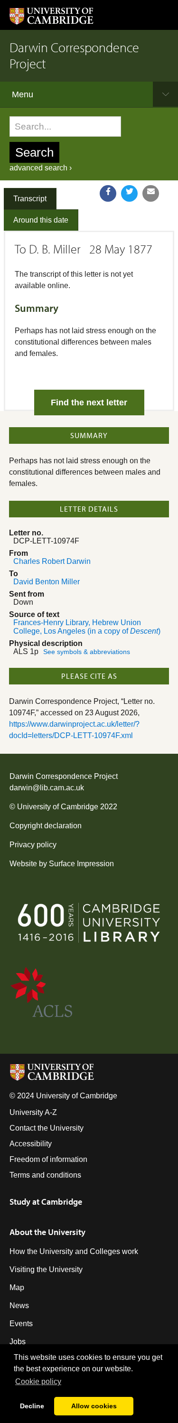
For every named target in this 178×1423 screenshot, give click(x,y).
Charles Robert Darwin (52, 561)
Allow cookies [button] (94, 1406)
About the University (47, 1231)
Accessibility (30, 1144)
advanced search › (40, 168)
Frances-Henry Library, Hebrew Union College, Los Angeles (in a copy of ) (86, 626)
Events (21, 1324)
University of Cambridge (57, 807)
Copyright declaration (45, 826)
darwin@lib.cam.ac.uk (46, 788)
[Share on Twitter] (129, 193)
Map (16, 1287)
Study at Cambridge (45, 1201)
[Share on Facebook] (108, 193)
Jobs (17, 1342)
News (19, 1305)
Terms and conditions (45, 1175)
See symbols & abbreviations (86, 651)
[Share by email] (150, 193)
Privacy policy (32, 845)
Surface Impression (81, 864)
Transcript (30, 199)
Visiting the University (46, 1269)
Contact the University (46, 1128)
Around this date (40, 220)
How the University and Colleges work (73, 1251)
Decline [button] (32, 1406)
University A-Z (33, 1112)
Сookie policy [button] (38, 1381)
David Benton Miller (46, 582)
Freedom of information (48, 1159)
